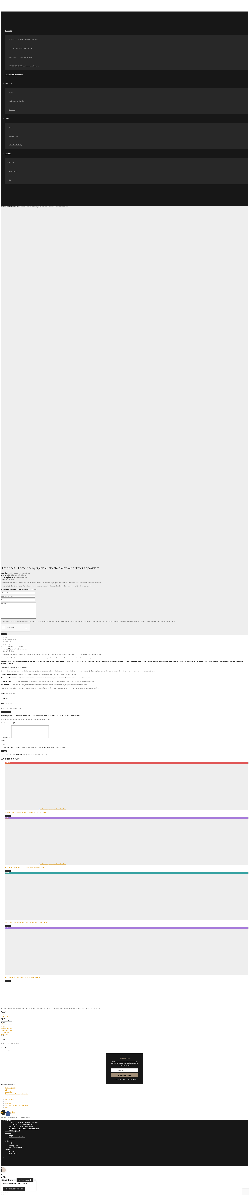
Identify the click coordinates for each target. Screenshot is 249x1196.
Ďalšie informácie (11, 639)
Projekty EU (8, 1092)
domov (3, 1011)
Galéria (11, 92)
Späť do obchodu (25, 1180)
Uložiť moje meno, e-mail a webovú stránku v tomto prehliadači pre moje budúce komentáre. (35, 747)
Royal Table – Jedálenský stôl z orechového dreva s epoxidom (26, 922)
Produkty (8, 31)
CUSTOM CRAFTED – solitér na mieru (21, 48)
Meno (3, 741)
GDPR (6, 1096)
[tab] (126, 637)
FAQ (6, 1090)
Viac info (8, 816)
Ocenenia (12, 110)
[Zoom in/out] (7, 1192)
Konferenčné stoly (41, 754)
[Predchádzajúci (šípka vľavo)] (1, 1194)
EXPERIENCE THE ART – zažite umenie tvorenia (24, 66)
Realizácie (8, 83)
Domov (3, 207)
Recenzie (8, 641)
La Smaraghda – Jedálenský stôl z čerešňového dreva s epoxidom (27, 812)
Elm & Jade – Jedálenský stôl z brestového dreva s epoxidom (25, 867)
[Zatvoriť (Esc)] (1, 1192)
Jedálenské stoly (12, 207)
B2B (10, 180)
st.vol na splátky (6, 1021)
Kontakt (8, 154)
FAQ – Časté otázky (15, 145)
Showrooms (13, 171)
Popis (6, 637)
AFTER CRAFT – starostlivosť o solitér (21, 57)
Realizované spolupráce (17, 101)
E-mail (3, 744)
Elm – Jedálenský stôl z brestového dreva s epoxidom (23, 977)
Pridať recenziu (6, 712)
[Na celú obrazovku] (5, 1192)
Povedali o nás (13, 136)
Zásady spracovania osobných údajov (124, 1079)
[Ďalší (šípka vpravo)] (3, 1194)
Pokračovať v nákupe (14, 1189)
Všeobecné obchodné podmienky (16, 1094)
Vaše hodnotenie (7, 723)
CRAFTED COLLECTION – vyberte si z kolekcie (23, 40)
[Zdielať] (3, 1192)
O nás (7, 118)
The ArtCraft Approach (14, 75)
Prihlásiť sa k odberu (124, 1075)
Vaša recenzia (6, 737)
